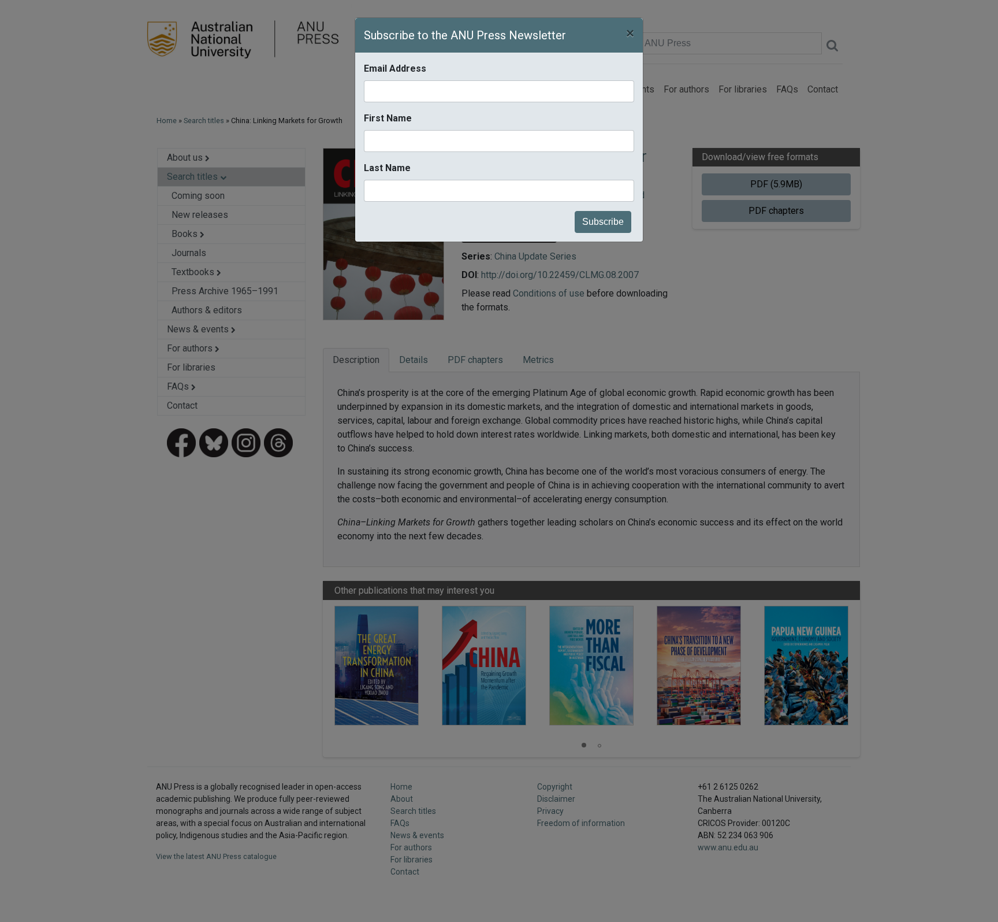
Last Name (387, 167)
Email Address (395, 68)
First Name (388, 118)
